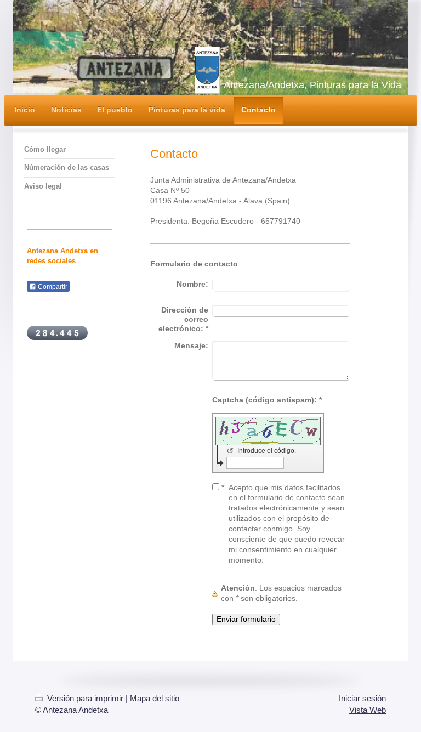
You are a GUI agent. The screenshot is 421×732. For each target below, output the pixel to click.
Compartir (51, 287)
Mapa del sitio (154, 698)
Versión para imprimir (85, 698)
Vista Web (367, 709)
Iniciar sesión (362, 698)
